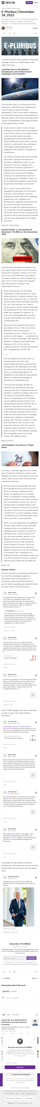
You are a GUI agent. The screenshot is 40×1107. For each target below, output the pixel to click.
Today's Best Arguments (10, 8)
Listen (36, 28)
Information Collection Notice (23, 1080)
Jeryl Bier (9, 27)
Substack (11, 1103)
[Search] (37, 1015)
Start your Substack (15, 1098)
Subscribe (29, 2)
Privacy (18, 1094)
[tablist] (9, 991)
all (9, 565)
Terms (23, 1094)
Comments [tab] (6, 991)
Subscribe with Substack (21, 1074)
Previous (7, 978)
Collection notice (31, 1094)
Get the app (29, 1098)
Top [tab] (4, 1015)
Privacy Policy (20, 1082)
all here (11, 441)
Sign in (36, 2)
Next (33, 978)
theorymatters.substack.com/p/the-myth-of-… (17, 726)
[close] (34, 1039)
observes (5, 110)
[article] (20, 1027)
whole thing (14, 225)
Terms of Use (29, 1079)
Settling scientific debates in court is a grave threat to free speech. (15, 1028)
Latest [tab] (8, 1015)
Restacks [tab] (13, 991)
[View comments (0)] (10, 33)
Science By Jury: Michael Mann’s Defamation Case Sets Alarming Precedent (14, 1022)
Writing (23, 273)
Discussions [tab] (15, 1015)
